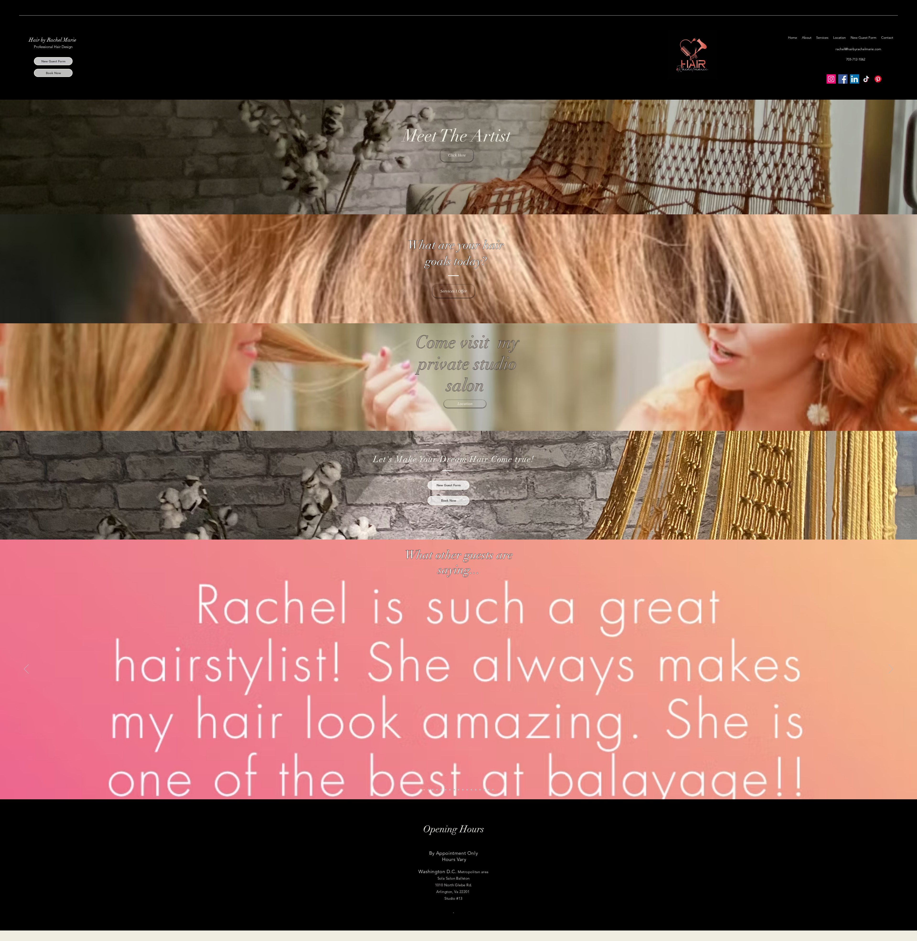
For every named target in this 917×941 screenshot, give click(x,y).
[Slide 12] (471, 789)
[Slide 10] (463, 789)
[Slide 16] (488, 789)
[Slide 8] (454, 789)
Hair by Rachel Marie (52, 40)
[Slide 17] (493, 789)
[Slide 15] (484, 789)
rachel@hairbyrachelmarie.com (858, 49)
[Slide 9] (458, 789)
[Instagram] (831, 79)
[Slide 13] (475, 789)
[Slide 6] (445, 789)
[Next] (890, 669)
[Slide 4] (432, 789)
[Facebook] (843, 79)
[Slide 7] (450, 789)
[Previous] (26, 669)
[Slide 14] (480, 789)
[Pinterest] (878, 79)
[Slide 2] (424, 789)
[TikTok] (866, 79)
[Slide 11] (467, 789)
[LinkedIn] (854, 79)
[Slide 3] (428, 789)
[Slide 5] (441, 789)
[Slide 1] (437, 789)
